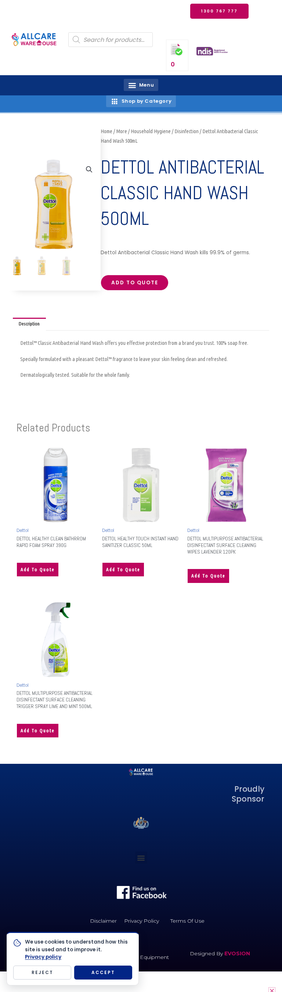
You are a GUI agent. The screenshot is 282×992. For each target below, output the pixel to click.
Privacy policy (43, 956)
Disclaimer (103, 921)
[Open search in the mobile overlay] (110, 39)
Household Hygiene (151, 131)
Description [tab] (29, 324)
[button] (141, 85)
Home (106, 131)
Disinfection (186, 131)
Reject (42, 972)
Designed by (207, 953)
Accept (103, 972)
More (121, 131)
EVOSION (237, 953)
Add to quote (134, 282)
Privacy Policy (141, 921)
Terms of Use (187, 921)
